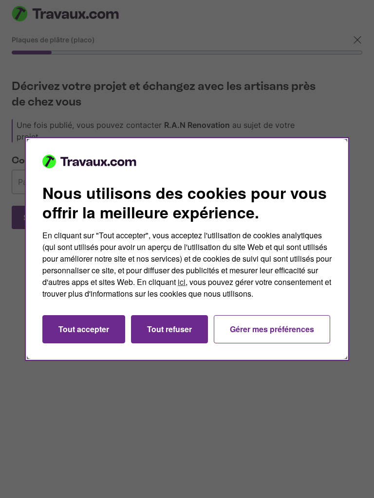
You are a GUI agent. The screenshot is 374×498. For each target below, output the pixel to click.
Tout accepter (83, 329)
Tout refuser (169, 329)
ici (182, 281)
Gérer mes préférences (272, 329)
